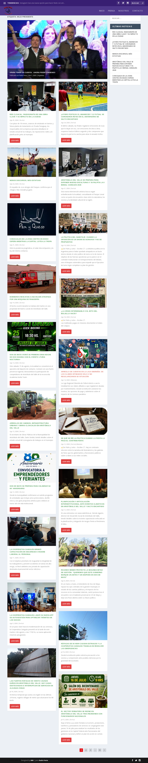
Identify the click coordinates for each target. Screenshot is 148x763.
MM (32, 760)
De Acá (22, 120)
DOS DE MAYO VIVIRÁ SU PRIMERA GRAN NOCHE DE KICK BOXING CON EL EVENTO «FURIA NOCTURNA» (30, 357)
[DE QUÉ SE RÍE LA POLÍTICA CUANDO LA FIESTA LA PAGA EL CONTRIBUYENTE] (83, 421)
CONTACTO (137, 11)
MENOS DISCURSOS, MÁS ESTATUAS (25, 180)
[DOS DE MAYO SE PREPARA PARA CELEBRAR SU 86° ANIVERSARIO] (31, 468)
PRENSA (111, 11)
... (95, 750)
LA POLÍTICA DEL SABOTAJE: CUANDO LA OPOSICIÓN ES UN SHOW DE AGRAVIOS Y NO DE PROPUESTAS (81, 239)
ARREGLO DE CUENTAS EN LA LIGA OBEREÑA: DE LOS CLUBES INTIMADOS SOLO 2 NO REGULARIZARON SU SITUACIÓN (82, 374)
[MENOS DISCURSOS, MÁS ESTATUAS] (31, 162)
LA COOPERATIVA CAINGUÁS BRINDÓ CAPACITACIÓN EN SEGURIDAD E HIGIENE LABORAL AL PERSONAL (27, 551)
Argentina (41, 75)
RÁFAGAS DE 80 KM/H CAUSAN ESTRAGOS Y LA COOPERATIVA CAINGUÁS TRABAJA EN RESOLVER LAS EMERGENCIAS (82, 646)
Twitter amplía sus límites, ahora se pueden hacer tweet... (41, 3)
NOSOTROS (123, 11)
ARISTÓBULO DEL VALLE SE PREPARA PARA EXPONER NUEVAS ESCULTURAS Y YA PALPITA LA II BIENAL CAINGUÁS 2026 (83, 182)
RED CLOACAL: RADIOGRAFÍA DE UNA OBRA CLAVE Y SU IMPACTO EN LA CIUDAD (125, 34)
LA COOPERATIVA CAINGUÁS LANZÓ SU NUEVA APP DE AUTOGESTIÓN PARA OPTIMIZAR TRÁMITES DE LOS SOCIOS (31, 617)
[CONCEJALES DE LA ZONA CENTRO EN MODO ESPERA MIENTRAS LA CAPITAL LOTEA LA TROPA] (31, 219)
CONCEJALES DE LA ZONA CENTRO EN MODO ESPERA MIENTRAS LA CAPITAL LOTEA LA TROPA (125, 79)
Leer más (15, 140)
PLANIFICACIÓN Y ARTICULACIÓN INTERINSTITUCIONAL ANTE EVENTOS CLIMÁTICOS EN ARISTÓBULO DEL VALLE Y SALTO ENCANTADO (82, 504)
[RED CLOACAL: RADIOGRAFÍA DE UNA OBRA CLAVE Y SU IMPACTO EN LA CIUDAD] (31, 96)
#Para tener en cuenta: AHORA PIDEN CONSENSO (32, 72)
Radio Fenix (23, 75)
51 (100, 750)
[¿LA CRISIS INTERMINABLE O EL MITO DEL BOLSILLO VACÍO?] (83, 293)
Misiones (74, 380)
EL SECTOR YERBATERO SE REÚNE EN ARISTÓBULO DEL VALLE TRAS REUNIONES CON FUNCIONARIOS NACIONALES (81, 713)
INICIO (102, 11)
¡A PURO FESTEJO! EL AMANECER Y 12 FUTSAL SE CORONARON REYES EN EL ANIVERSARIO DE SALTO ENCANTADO (82, 116)
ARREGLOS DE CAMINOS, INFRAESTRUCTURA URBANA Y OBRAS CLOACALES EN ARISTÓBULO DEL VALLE (30, 425)
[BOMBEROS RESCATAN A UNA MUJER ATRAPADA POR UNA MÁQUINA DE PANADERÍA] (31, 278)
